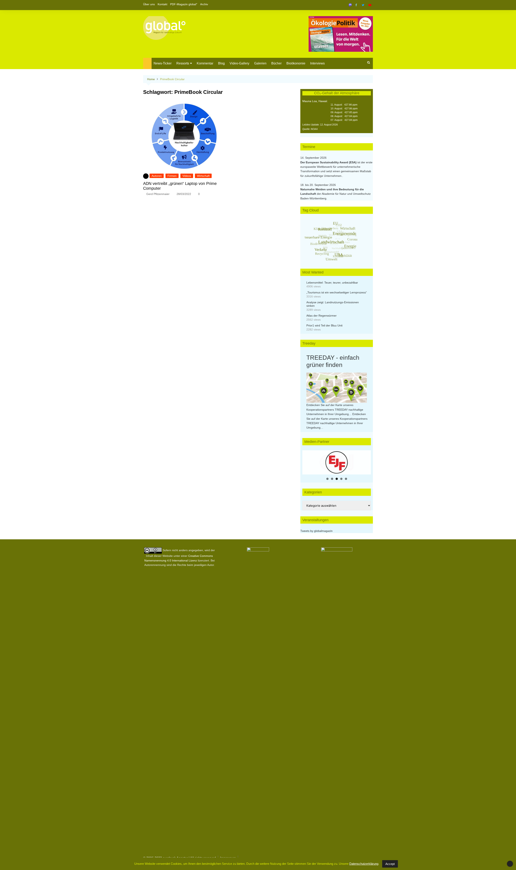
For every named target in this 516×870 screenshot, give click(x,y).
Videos (186, 175)
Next (366, 461)
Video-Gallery (239, 63)
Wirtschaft (203, 175)
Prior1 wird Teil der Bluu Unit (324, 325)
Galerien (260, 63)
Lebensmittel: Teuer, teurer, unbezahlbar (332, 282)
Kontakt (162, 4)
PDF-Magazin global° (183, 4)
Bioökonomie (295, 63)
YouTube (370, 5)
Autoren (157, 175)
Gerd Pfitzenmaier (158, 194)
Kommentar (205, 63)
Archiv (204, 4)
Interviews (317, 63)
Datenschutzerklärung (363, 863)
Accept (390, 864)
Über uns (149, 4)
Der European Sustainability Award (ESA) (328, 162)
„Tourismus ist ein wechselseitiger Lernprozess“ (336, 292)
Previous (307, 461)
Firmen (172, 175)
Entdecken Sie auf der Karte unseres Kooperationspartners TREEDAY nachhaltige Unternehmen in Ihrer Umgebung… (334, 409)
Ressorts (182, 63)
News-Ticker (163, 63)
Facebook (356, 5)
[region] (336, 462)
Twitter (363, 5)
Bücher (276, 63)
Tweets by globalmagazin (316, 530)
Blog (221, 63)
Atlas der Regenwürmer (321, 315)
